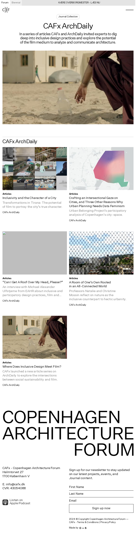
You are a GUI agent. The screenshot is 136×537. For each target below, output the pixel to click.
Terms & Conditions (87, 522)
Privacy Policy (108, 522)
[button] (130, 10)
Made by (77, 527)
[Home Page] (6, 10)
